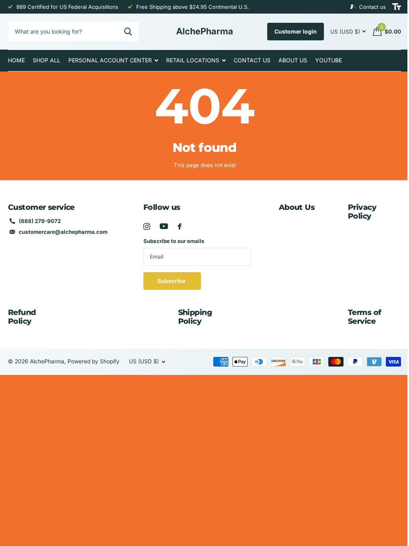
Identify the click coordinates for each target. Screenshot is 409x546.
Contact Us (252, 60)
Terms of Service (364, 317)
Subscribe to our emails (173, 241)
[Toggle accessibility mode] (396, 7)
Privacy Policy (362, 212)
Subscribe (172, 280)
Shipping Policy (195, 317)
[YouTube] (164, 226)
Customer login (295, 31)
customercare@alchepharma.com (63, 232)
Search (128, 32)
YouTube (328, 60)
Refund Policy (22, 317)
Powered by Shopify (93, 361)
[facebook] (179, 226)
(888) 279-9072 (40, 221)
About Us (292, 60)
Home (16, 60)
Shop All (46, 60)
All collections (113, 61)
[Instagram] (146, 226)
